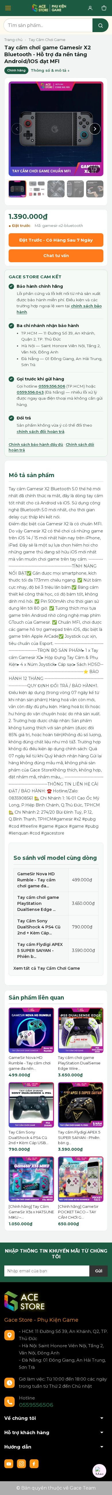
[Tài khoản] (90, 8)
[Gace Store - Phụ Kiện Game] (49, 8)
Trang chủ (13, 40)
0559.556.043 (30, 392)
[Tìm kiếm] (100, 25)
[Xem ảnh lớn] (56, 128)
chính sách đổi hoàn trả (40, 431)
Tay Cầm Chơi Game (47, 40)
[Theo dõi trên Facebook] (34, 1463)
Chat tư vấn (56, 255)
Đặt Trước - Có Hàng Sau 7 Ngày (56, 240)
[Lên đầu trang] (102, 1485)
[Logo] (25, 1301)
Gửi (98, 1271)
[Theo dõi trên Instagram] (22, 1463)
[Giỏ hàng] (104, 8)
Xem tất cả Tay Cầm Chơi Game (46, 968)
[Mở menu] (8, 8)
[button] (17, 129)
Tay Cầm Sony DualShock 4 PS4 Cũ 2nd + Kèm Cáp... (39, 927)
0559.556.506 (51, 386)
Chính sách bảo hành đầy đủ (36, 444)
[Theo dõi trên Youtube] (9, 1463)
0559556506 (36, 1404)
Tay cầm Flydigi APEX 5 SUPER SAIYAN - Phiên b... (40, 950)
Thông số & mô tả (48, 70)
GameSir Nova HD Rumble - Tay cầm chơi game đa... (36, 880)
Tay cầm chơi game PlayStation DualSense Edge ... (38, 903)
